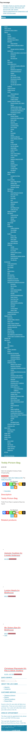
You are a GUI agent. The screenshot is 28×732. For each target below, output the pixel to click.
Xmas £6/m (10, 431)
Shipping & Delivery (9, 695)
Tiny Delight (14, 230)
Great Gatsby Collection (16, 138)
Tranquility (13, 166)
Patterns (9, 329)
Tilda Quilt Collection (12, 243)
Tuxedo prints (14, 168)
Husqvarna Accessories (13, 280)
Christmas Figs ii (15, 381)
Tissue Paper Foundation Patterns (16, 336)
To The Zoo (14, 82)
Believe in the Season (16, 364)
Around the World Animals (17, 118)
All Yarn (6, 452)
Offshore (13, 204)
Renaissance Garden (16, 79)
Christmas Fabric (11, 362)
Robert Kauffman (11, 211)
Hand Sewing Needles (16, 290)
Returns (6, 697)
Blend (8, 47)
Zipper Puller (14, 310)
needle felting (10, 271)
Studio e (9, 234)
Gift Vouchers (10, 275)
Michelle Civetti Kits (12, 327)
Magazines (10, 450)
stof (12, 420)
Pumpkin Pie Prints (15, 176)
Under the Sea (14, 209)
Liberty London (11, 95)
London (12, 157)
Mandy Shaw (14, 398)
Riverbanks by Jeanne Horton (18, 256)
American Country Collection (18, 66)
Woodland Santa (15, 422)
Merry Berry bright (15, 400)
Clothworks (10, 51)
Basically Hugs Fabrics (13, 40)
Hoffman (9, 86)
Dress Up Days (14, 194)
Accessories (7, 262)
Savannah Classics (15, 185)
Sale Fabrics (10, 346)
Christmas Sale (11, 360)
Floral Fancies (14, 43)
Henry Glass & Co (11, 64)
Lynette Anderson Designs (14, 325)
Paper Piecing (14, 297)
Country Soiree (14, 248)
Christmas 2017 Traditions (17, 383)
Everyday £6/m (11, 429)
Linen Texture (14, 155)
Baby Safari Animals (16, 181)
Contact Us (7, 689)
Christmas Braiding (15, 355)
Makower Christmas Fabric (17, 396)
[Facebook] (4, 484)
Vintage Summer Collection (17, 49)
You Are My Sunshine (16, 84)
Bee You (13, 67)
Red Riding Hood (15, 207)
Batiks (9, 34)
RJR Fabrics (10, 213)
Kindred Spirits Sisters (16, 252)
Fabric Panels (7, 28)
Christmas (6, 347)
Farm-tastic (13, 239)
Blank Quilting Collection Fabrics (15, 45)
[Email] (14, 484)
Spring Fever (14, 81)
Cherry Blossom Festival (17, 193)
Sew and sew (14, 58)
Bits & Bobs (14, 286)
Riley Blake (10, 191)
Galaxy (12, 135)
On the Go (13, 54)
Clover (12, 288)
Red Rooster (10, 189)
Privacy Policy (8, 701)
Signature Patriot (15, 187)
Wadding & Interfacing (13, 312)
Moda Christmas (15, 405)
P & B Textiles (11, 179)
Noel (12, 407)
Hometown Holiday (15, 392)
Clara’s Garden (14, 123)
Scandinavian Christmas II (17, 110)
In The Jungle (14, 144)
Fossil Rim (13, 198)
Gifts (8, 273)
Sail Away (13, 56)
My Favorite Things (15, 77)
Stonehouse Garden (16, 112)
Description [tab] (7, 491)
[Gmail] (17, 512)
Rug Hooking (10, 331)
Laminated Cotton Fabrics (10, 30)
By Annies (13, 284)
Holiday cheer (14, 394)
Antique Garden (14, 116)
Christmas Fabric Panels (13, 424)
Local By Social (16, 730)
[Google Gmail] (17, 484)
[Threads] (23, 484)
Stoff (8, 224)
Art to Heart (10, 441)
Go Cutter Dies (11, 276)
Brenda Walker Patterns (13, 319)
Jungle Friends (14, 150)
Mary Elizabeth (14, 202)
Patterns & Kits (8, 316)
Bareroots (10, 318)
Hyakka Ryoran (11, 90)
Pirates (12, 206)
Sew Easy (13, 304)
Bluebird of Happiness (16, 69)
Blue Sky (13, 122)
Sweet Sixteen (14, 165)
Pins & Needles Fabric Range (18, 109)
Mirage (12, 219)
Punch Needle (14, 301)
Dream (12, 129)
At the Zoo (13, 235)
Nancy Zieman (14, 291)
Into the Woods (14, 146)
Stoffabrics (10, 226)
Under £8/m (7, 433)
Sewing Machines (11, 314)
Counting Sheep (15, 125)
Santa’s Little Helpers (16, 411)
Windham (9, 245)
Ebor (8, 60)
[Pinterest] (7, 484)
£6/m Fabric (7, 428)
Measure (13, 254)
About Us (6, 687)
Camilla (12, 247)
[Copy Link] (20, 484)
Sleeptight (13, 221)
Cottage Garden (15, 97)
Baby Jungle (13, 120)
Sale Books (10, 444)
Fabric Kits (10, 321)
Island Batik (13, 148)
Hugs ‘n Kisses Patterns (13, 323)
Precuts (9, 36)
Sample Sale (7, 338)
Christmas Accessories (13, 353)
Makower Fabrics (11, 114)
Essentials (13, 133)
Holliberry (16, 390)
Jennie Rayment (11, 446)
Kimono (13, 151)
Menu (3, 17)
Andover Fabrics (11, 38)
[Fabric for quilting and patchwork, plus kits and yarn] (14, 23)
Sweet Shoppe (14, 241)
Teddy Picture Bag (6, 479)
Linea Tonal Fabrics (15, 153)
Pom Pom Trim (14, 299)
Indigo (12, 142)
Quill (12, 178)
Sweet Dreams (14, 258)
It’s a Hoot (13, 250)
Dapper (12, 73)
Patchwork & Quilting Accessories (15, 282)
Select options (18, 674)
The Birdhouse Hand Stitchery (14, 334)
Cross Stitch (10, 265)
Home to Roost (11, 88)
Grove (12, 140)
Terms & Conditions (9, 699)
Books (9, 342)
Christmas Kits (11, 426)
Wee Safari (13, 232)
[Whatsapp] (10, 484)
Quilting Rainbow (15, 228)
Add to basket (5, 476)
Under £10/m (7, 437)
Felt (8, 269)
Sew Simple (10, 222)
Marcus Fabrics (11, 172)
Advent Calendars (11, 349)
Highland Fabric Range (16, 107)
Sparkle (12, 418)
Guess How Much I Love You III (18, 53)
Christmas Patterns (15, 359)
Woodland (13, 170)
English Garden (14, 99)
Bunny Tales (14, 237)
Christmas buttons (15, 357)
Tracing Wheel (14, 308)
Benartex (9, 41)
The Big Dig (13, 260)
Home (5, 26)
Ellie (12, 131)
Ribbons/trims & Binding (17, 303)
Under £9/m (7, 435)
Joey (12, 200)
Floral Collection (15, 94)
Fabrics (6, 32)
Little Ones (13, 75)
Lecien (9, 92)
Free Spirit (10, 62)
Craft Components (12, 263)
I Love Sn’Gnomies (18, 388)
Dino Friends (14, 127)
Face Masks (10, 267)
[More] (16, 487)
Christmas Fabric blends (17, 375)
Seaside (12, 163)
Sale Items (7, 340)
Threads (13, 306)
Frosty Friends (14, 385)
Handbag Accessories (12, 278)
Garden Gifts (14, 183)
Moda (8, 174)
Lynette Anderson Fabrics (13, 101)
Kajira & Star (14, 217)
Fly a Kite (13, 196)
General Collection (15, 137)
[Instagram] (12, 487)
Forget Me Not (14, 215)
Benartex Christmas (16, 366)
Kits (8, 344)
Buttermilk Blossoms (16, 71)
